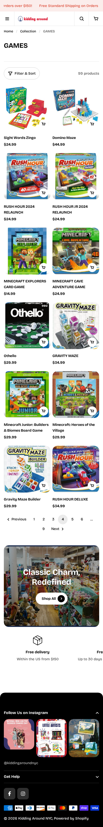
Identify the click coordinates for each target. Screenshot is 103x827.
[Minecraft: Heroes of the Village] (75, 394)
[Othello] (27, 325)
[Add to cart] (43, 124)
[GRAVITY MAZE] (75, 325)
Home (8, 31)
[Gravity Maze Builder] (27, 469)
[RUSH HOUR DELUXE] (75, 469)
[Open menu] (7, 19)
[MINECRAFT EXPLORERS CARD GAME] (27, 251)
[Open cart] (96, 19)
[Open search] (81, 19)
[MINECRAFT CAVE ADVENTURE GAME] (75, 251)
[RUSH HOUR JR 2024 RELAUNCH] (75, 176)
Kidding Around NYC (35, 818)
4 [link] (63, 519)
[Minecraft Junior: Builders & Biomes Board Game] (27, 394)
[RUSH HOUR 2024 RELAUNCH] (27, 176)
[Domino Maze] (75, 107)
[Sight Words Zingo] (27, 107)
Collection (28, 31)
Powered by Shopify (71, 818)
